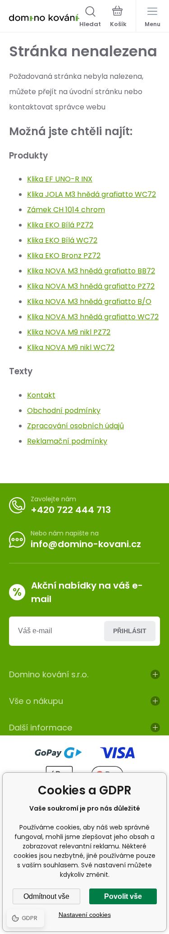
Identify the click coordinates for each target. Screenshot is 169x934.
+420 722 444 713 (71, 509)
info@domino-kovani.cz (86, 544)
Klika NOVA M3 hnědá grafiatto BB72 (91, 271)
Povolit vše (123, 896)
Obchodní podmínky (63, 410)
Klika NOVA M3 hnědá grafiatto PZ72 (91, 286)
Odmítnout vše (46, 896)
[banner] (44, 17)
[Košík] (118, 17)
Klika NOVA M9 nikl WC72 (70, 347)
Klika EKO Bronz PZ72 (63, 255)
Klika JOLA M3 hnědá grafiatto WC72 (91, 194)
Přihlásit (129, 631)
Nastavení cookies (85, 914)
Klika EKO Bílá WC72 (62, 240)
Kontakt (41, 395)
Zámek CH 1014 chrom (66, 209)
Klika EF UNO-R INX (59, 179)
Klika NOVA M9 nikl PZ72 (68, 332)
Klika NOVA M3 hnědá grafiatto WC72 (93, 317)
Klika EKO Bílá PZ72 (60, 225)
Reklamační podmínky (67, 441)
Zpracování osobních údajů (75, 426)
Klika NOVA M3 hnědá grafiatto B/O (89, 301)
